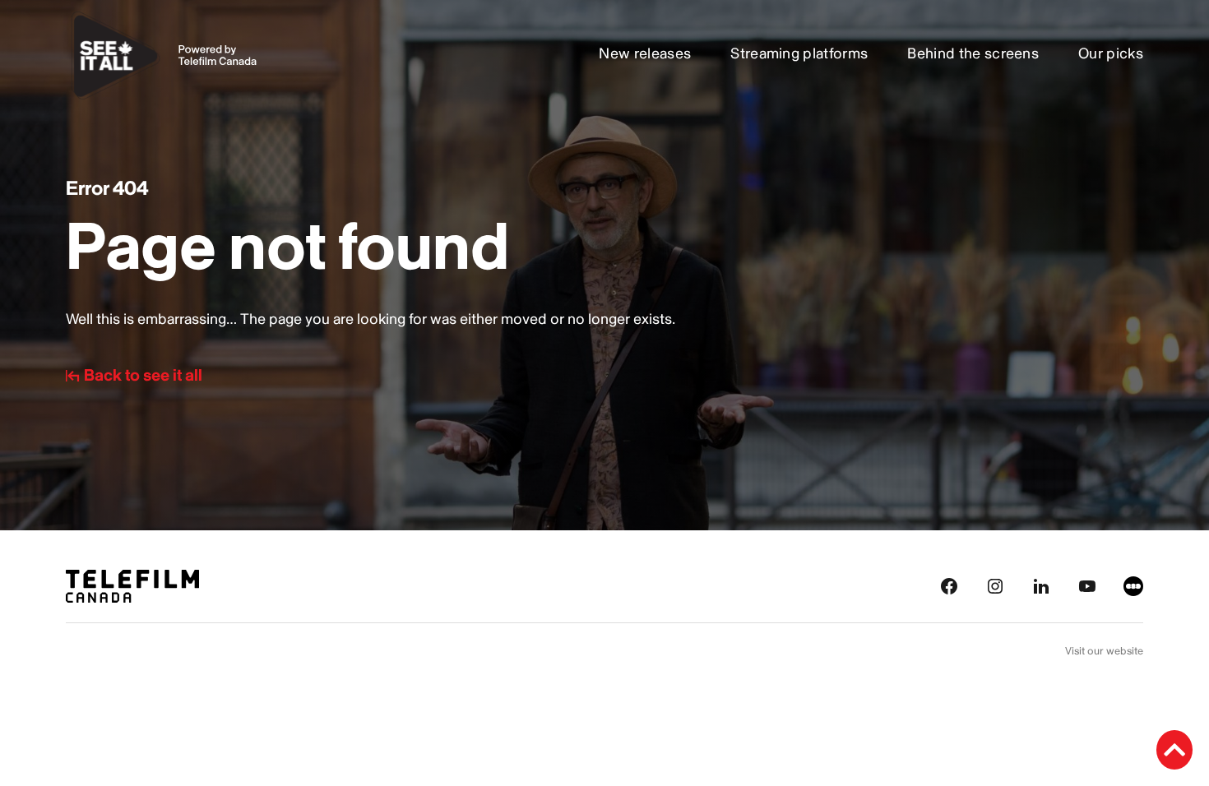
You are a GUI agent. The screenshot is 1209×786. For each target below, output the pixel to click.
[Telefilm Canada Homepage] (132, 585)
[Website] (1133, 585)
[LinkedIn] (1041, 585)
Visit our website (1104, 651)
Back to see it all (143, 376)
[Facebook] (949, 585)
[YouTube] (1087, 585)
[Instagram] (995, 585)
